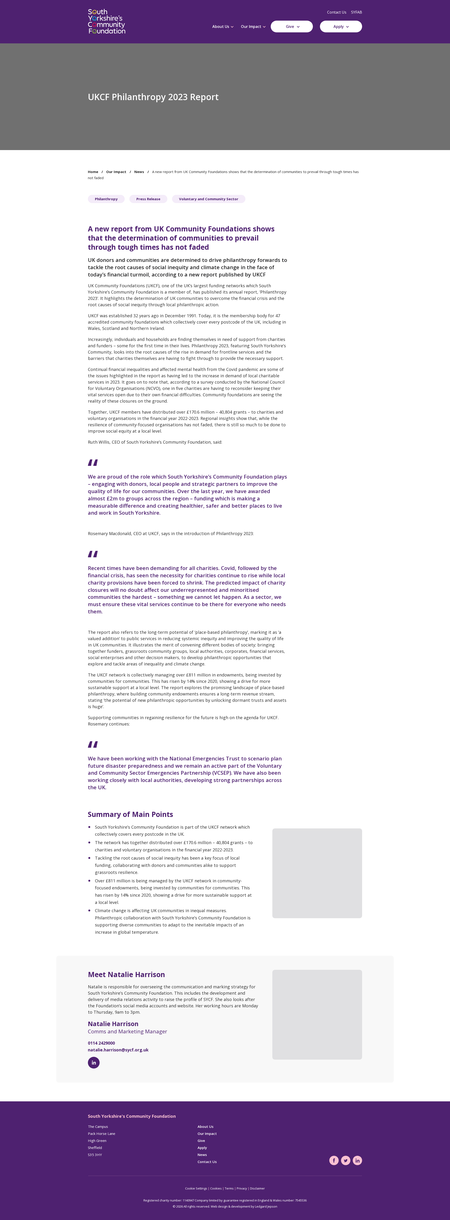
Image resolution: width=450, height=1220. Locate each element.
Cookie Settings (196, 1188)
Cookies (216, 1188)
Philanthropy (106, 198)
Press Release (148, 198)
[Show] (232, 27)
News (139, 171)
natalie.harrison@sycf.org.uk (118, 1050)
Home (93, 171)
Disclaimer (257, 1188)
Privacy (242, 1188)
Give (290, 26)
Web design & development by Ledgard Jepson (244, 1206)
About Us (220, 26)
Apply (339, 26)
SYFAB (356, 12)
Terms (229, 1188)
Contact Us (336, 12)
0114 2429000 (101, 1043)
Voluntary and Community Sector (208, 198)
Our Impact (251, 26)
